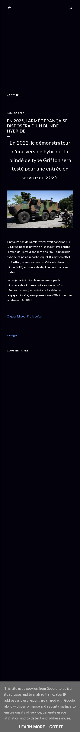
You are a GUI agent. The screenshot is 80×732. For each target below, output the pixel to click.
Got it (56, 726)
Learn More (32, 726)
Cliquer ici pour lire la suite (24, 316)
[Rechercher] (70, 7)
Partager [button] (12, 335)
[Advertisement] (40, 52)
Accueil (14, 95)
